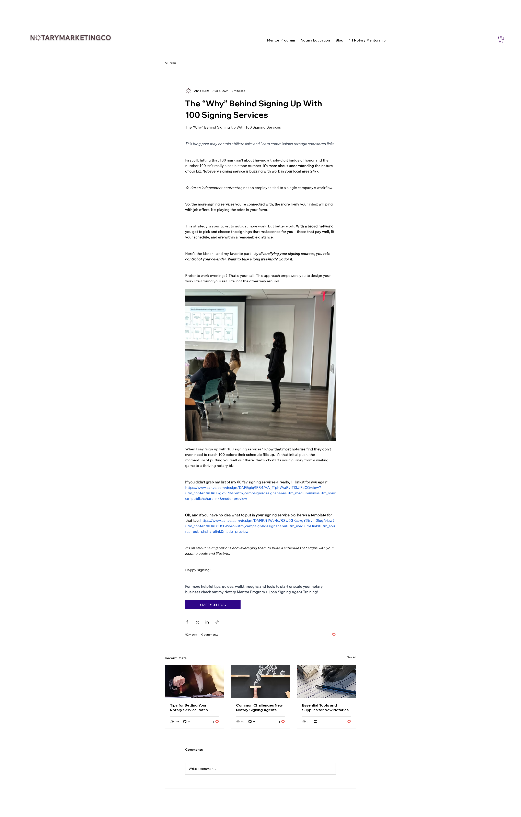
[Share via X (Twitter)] (197, 622)
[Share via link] (217, 622)
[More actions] (333, 90)
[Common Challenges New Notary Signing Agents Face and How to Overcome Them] (260, 681)
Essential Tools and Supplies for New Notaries (325, 707)
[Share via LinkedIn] (207, 622)
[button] (501, 39)
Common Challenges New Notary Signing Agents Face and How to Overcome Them (259, 707)
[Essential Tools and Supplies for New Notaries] (326, 681)
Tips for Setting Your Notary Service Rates (189, 707)
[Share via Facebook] (187, 622)
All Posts (170, 62)
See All (351, 657)
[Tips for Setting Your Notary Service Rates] (194, 681)
